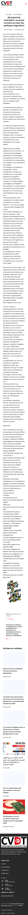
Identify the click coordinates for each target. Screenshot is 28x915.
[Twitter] (6, 878)
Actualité (9, 14)
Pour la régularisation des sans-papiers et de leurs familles (12, 790)
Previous (10, 619)
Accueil (3, 864)
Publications (5, 873)
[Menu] (26, 3)
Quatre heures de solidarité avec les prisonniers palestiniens (13, 671)
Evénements (5, 870)
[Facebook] (1, 878)
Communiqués (17, 14)
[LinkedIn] (3, 878)
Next (7, 639)
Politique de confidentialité (8, 913)
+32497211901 (8, 885)
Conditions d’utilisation (6, 910)
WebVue (21, 905)
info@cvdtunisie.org (10, 881)
